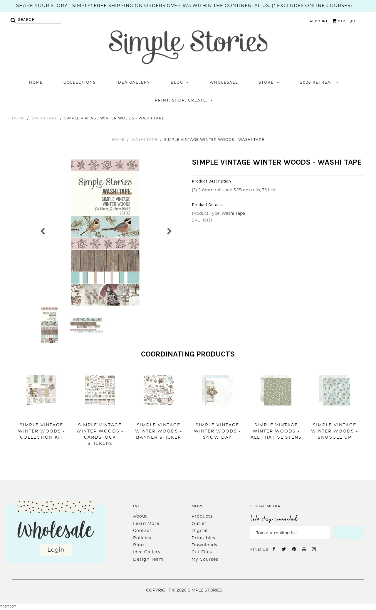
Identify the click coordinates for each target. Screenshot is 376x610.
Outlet (199, 523)
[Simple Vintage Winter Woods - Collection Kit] (41, 414)
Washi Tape (44, 118)
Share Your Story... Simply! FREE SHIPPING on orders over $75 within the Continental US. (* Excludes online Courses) (184, 5)
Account (319, 21)
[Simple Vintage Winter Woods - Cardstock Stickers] (100, 414)
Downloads (204, 545)
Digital (200, 530)
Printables (203, 537)
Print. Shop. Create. (181, 100)
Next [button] (169, 231)
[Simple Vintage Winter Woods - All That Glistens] (276, 414)
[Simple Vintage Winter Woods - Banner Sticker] (158, 414)
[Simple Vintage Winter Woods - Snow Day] (217, 414)
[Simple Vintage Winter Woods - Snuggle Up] (334, 414)
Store (266, 82)
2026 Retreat (316, 82)
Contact (142, 530)
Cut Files (202, 552)
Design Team (148, 559)
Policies (142, 537)
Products (202, 516)
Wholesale (224, 82)
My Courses (205, 559)
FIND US (259, 549)
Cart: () (346, 21)
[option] (106, 232)
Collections (79, 82)
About (140, 516)
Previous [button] (43, 231)
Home (36, 82)
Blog (177, 82)
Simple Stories (205, 590)
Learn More (146, 523)
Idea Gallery (133, 82)
